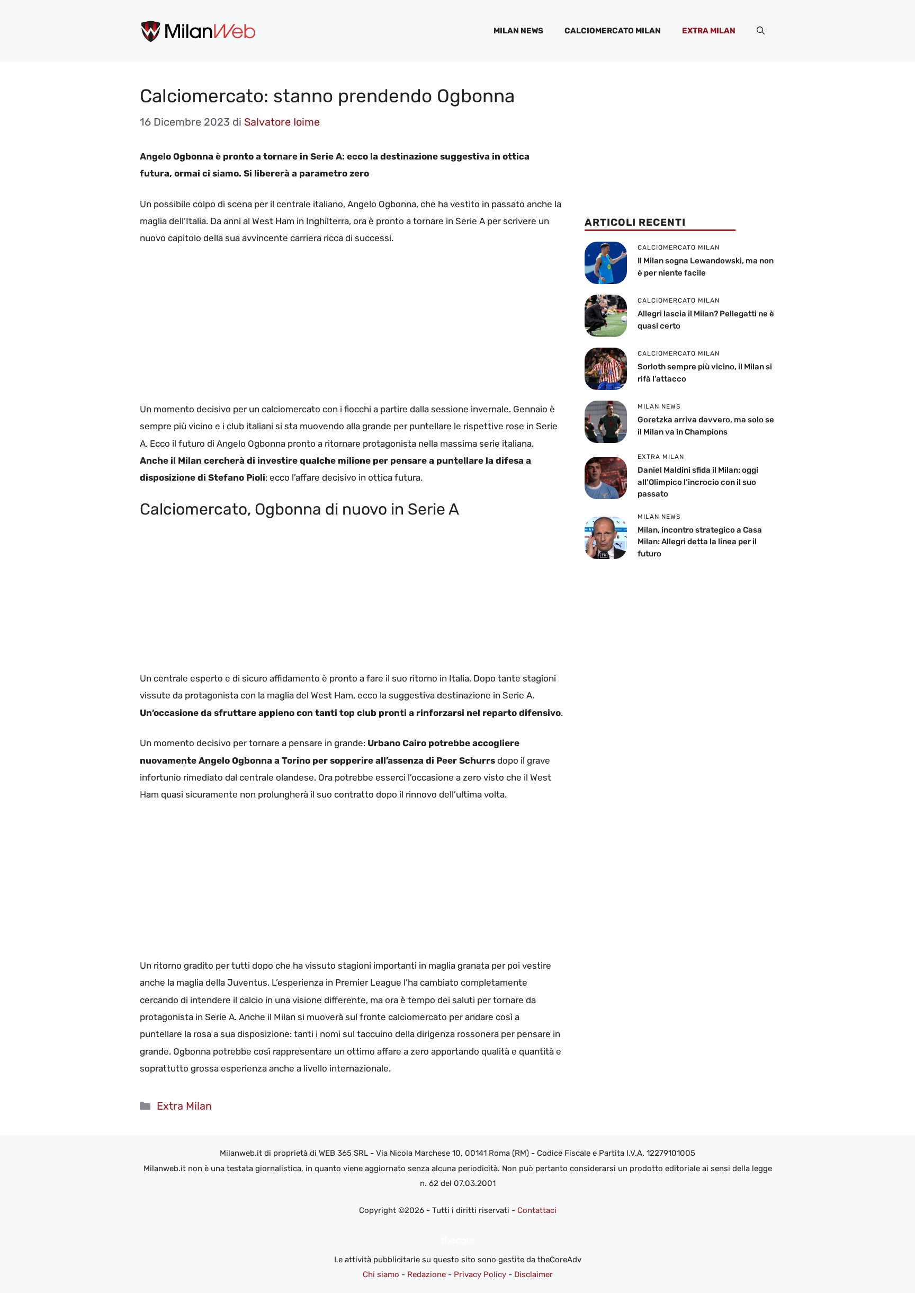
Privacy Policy (480, 1274)
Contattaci (537, 1210)
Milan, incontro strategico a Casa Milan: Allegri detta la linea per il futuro (700, 542)
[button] (760, 31)
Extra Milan (708, 31)
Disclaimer (533, 1274)
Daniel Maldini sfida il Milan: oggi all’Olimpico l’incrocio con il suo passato (698, 482)
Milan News (518, 31)
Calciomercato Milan (612, 31)
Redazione (426, 1274)
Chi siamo (381, 1274)
